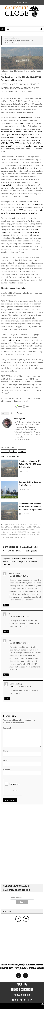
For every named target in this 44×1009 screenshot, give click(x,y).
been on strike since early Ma (28, 117)
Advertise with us (22, 1000)
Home (6, 38)
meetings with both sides (11, 340)
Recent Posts (16, 413)
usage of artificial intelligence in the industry (21, 134)
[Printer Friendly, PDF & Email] (22, 406)
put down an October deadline (21, 183)
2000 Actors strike (30, 524)
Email (6, 760)
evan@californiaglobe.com (32, 968)
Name (6, 750)
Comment (7, 727)
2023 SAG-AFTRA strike (20, 527)
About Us (22, 984)
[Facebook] (5, 451)
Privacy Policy (22, 995)
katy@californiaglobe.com (31, 965)
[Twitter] (13, 451)
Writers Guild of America (18, 537)
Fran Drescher (30, 529)
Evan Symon (8, 91)
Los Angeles (13, 532)
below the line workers (17, 529)
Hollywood (4, 532)
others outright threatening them (25, 232)
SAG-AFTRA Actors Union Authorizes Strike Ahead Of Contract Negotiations (30, 506)
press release (27, 243)
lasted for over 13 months (29, 204)
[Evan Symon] (7, 423)
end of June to (20, 123)
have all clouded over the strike (25, 168)
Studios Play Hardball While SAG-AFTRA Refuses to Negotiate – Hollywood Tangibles (20, 561)
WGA (7, 537)
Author (5, 413)
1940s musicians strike (16, 524)
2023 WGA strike (34, 527)
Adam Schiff (5, 529)
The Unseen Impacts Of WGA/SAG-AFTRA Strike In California (30, 464)
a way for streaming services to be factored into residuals (21, 130)
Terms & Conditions (22, 990)
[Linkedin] (22, 451)
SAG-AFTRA (22, 532)
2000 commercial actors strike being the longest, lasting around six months (22, 211)
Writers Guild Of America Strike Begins (30, 484)
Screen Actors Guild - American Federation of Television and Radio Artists (21, 533)
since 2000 (10, 145)
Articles (14, 38)
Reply (6, 605)
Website (6, 769)
